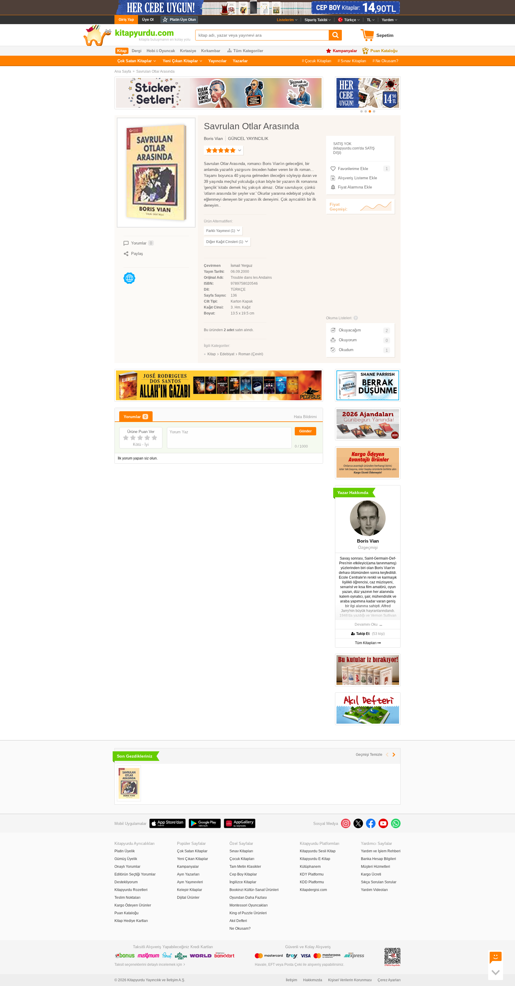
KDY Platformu (312, 874)
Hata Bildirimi (305, 417)
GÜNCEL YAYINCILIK (248, 138)
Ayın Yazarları (188, 874)
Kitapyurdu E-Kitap (315, 859)
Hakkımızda (312, 980)
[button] (361, 111)
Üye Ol (147, 20)
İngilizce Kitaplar (242, 882)
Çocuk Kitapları (318, 61)
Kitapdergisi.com (313, 890)
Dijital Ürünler (188, 897)
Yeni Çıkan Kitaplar (180, 61)
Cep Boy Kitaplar (243, 874)
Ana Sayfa (122, 71)
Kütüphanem (310, 866)
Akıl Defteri (238, 921)
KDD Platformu (312, 882)
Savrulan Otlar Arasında (155, 71)
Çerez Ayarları (389, 980)
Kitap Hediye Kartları (131, 921)
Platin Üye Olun (183, 20)
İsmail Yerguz (241, 266)
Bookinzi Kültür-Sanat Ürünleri (254, 890)
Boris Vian (213, 138)
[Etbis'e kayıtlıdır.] (392, 957)
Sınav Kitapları (353, 61)
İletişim (291, 980)
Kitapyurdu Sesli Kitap (318, 851)
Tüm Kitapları (366, 643)
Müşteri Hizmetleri (375, 866)
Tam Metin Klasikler (245, 866)
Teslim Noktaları (127, 897)
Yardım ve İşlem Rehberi (381, 851)
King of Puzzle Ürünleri (248, 913)
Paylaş (137, 253)
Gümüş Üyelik (125, 859)
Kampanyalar (345, 51)
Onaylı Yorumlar (127, 866)
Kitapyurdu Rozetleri (131, 890)
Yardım (388, 20)
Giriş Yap (126, 20)
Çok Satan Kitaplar (134, 61)
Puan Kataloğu (384, 51)
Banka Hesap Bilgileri (378, 859)
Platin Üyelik (124, 851)
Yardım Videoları (374, 890)
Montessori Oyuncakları (248, 905)
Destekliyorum (126, 882)
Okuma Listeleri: (339, 318)
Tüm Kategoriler (248, 51)
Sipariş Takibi (316, 20)
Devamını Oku (366, 624)
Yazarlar (240, 61)
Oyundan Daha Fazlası (248, 897)
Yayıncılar (217, 61)
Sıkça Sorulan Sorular (378, 882)
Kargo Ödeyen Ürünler (132, 905)
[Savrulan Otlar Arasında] (129, 783)
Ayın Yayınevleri (190, 882)
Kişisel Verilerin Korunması (350, 980)
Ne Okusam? (387, 61)
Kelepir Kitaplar (189, 890)
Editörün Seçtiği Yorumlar (135, 874)
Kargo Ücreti (371, 874)
